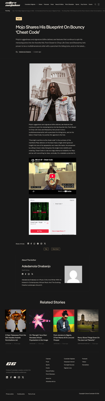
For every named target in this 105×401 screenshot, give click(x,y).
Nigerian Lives (68, 368)
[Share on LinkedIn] (28, 244)
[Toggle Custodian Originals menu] (37, 4)
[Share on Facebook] (31, 244)
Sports (77, 4)
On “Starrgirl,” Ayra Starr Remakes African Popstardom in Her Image (38, 337)
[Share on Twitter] (45, 244)
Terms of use (31, 394)
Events (90, 4)
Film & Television (69, 4)
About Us (48, 378)
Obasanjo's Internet (69, 362)
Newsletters (85, 365)
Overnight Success (69, 365)
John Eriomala (8, 343)
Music (52, 4)
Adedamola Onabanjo (25, 52)
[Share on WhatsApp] (34, 244)
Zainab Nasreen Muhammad (83, 343)
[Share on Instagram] (41, 244)
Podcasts (46, 4)
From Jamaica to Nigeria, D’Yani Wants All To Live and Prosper (64, 337)
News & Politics (59, 4)
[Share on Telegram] (38, 244)
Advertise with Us (50, 381)
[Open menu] (98, 4)
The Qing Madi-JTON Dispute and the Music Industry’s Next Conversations (77, 10)
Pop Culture (84, 4)
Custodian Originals (30, 4)
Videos (40, 4)
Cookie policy (21, 394)
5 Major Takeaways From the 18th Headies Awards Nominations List (15, 337)
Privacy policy (10, 394)
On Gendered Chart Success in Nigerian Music (43, 10)
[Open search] (95, 4)
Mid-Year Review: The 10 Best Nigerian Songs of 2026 (15, 10)
